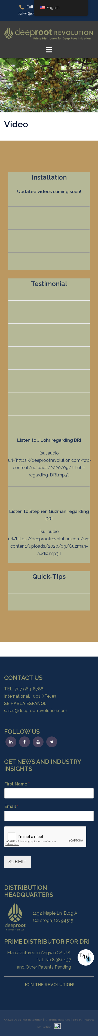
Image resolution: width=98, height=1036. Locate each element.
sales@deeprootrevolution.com (35, 710)
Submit (17, 861)
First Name (17, 784)
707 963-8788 (29, 688)
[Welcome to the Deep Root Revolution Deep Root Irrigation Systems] (49, 33)
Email (11, 806)
